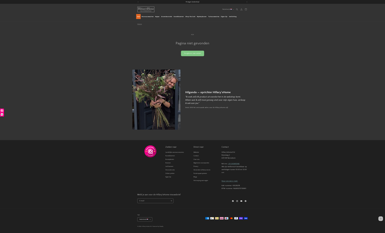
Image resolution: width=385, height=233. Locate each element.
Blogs (195, 177)
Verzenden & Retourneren (202, 170)
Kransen (168, 163)
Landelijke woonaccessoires (174, 152)
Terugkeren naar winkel (192, 53)
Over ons (197, 159)
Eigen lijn (168, 177)
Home (139, 24)
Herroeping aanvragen (201, 180)
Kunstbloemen (170, 156)
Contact (196, 156)
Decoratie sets (170, 170)
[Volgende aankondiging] (247, 2)
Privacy (196, 166)
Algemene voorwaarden (201, 163)
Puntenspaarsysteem (200, 173)
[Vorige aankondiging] (138, 2)
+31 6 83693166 (233, 164)
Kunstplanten (169, 159)
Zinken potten (170, 173)
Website (196, 152)
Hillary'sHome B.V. (147, 226)
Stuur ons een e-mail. (230, 181)
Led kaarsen (169, 166)
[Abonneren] (171, 200)
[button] (237, 9)
